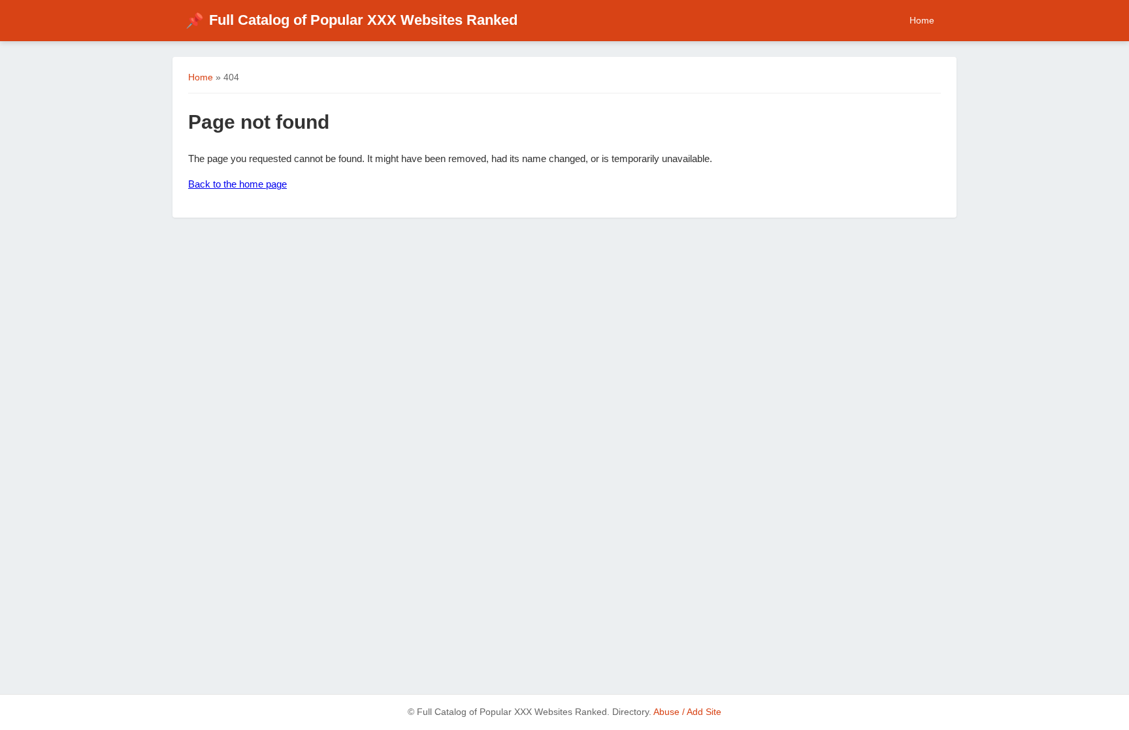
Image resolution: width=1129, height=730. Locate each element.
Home (921, 20)
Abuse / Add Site (687, 712)
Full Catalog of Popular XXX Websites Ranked (351, 20)
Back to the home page (237, 184)
